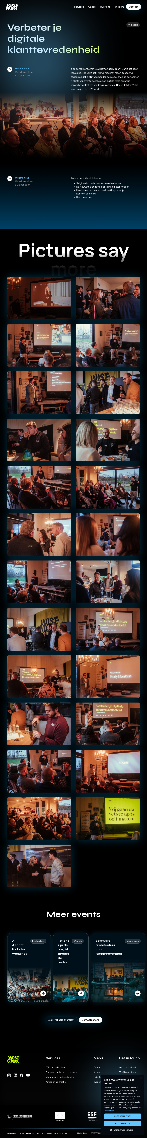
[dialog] (122, 1105)
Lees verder (109, 1110)
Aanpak (97, 1072)
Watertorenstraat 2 (128, 1067)
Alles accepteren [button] (122, 1116)
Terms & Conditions (44, 1133)
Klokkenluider (82, 1133)
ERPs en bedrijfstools (56, 1067)
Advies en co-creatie (56, 1082)
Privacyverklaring (27, 1133)
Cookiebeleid (12, 1133)
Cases (92, 6)
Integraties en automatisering (60, 1077)
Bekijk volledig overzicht (61, 1019)
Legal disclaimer (60, 1133)
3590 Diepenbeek (127, 1072)
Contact (133, 6)
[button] (79, 7)
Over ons (98, 1082)
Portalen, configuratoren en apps (61, 1072)
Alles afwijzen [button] (122, 1123)
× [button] (141, 1078)
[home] (12, 7)
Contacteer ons (90, 1019)
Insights (97, 1077)
